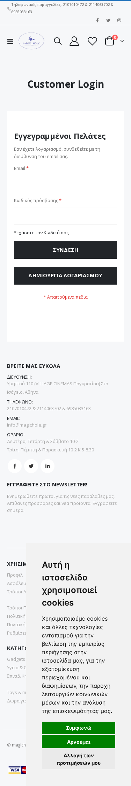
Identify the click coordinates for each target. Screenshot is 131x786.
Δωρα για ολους (24, 701)
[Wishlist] (92, 41)
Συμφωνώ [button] (79, 728)
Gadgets (16, 659)
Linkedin (47, 466)
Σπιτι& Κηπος (21, 676)
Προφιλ (15, 575)
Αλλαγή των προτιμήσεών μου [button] (79, 759)
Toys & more (20, 692)
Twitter (31, 466)
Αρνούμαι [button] (78, 742)
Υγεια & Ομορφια (25, 667)
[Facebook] (97, 20)
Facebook (15, 466)
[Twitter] (108, 20)
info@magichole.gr (26, 425)
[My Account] (74, 41)
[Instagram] (119, 20)
